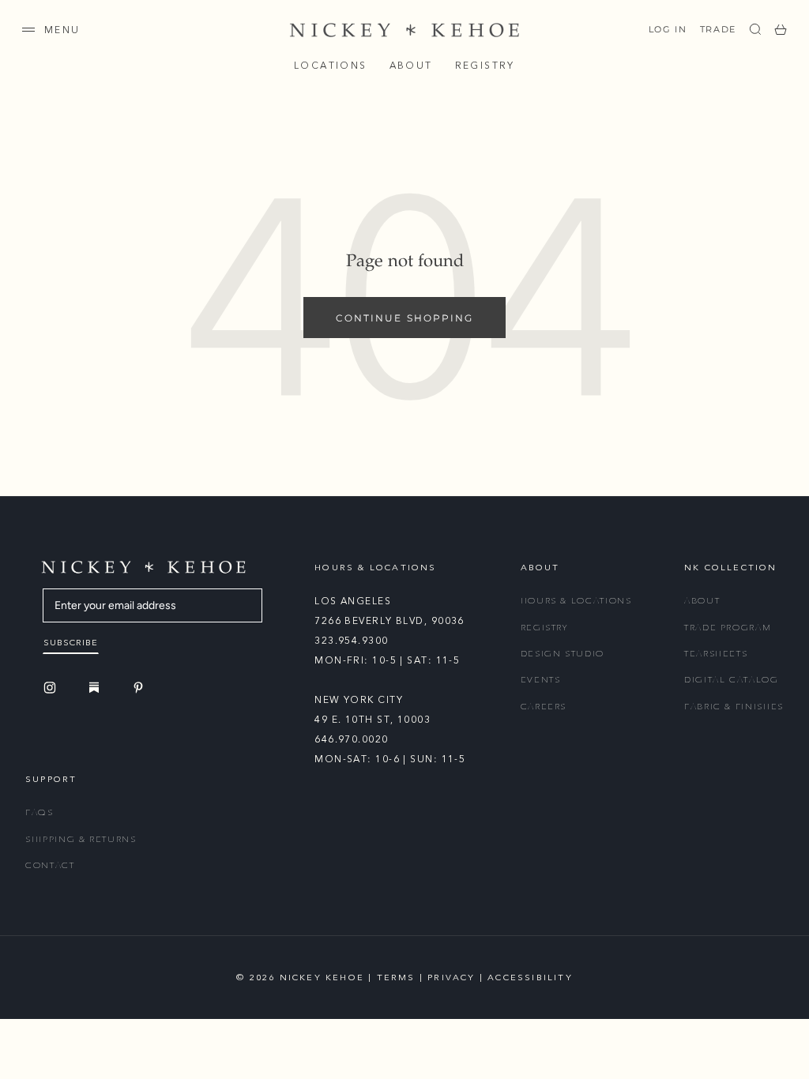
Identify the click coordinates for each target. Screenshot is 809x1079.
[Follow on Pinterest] (140, 687)
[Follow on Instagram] (52, 687)
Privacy (451, 977)
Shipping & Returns (81, 839)
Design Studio (562, 654)
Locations (330, 65)
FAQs (39, 812)
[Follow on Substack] (96, 687)
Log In (668, 29)
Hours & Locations (576, 601)
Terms (396, 977)
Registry (485, 65)
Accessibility (530, 977)
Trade (718, 29)
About (411, 65)
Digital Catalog (731, 680)
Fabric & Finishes (734, 706)
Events (541, 680)
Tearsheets (716, 654)
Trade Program (727, 627)
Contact (50, 865)
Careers (544, 706)
